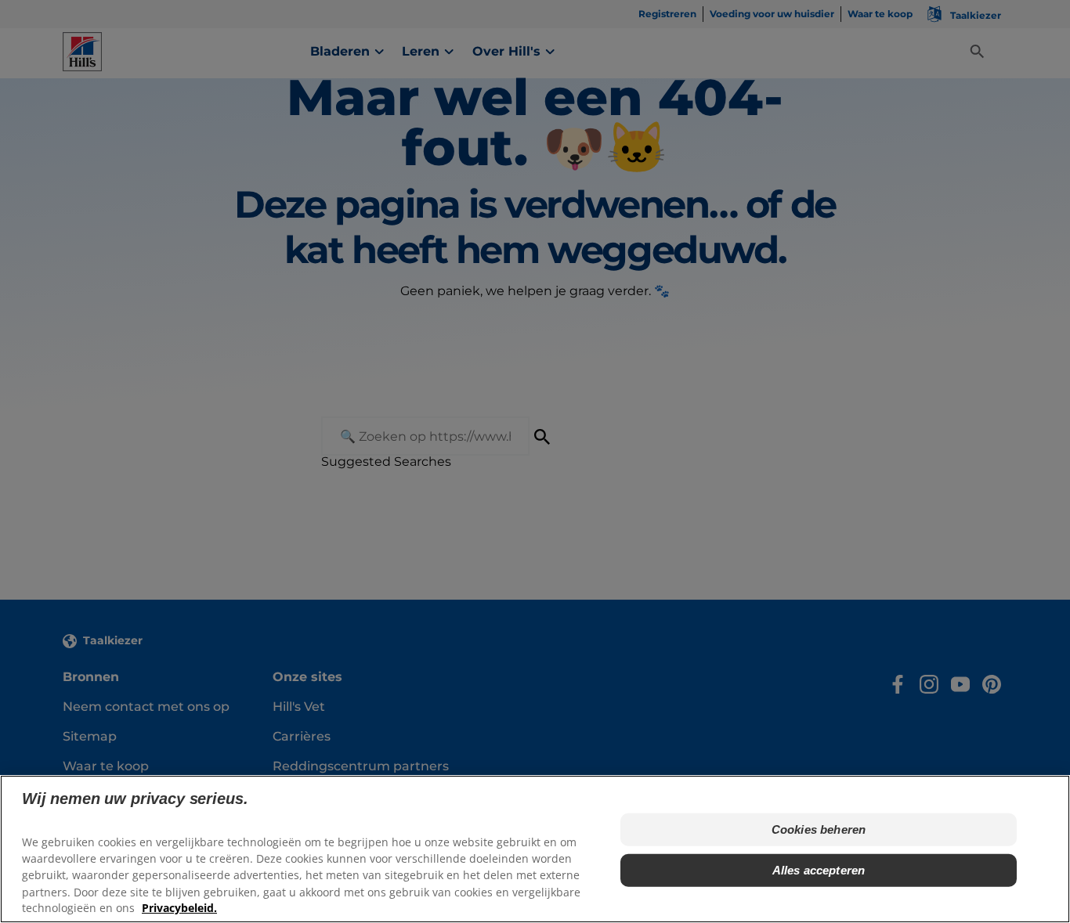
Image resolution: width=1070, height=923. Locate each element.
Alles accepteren (818, 870)
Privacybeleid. (179, 907)
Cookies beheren (819, 829)
